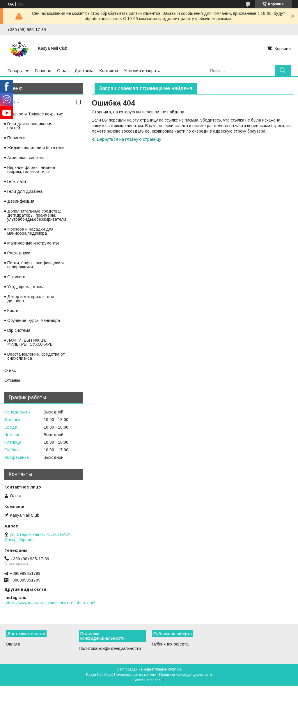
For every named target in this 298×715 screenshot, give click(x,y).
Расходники (18, 253)
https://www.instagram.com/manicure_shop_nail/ (50, 602)
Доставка (83, 70)
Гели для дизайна (24, 191)
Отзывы (12, 380)
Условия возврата (142, 70)
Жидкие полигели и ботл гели (36, 147)
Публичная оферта (170, 644)
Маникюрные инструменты (33, 243)
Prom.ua (174, 669)
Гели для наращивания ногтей (29, 126)
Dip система (18, 330)
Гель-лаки (16, 181)
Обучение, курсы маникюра (33, 320)
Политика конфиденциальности (110, 648)
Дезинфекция (20, 201)
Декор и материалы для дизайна (30, 298)
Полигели (16, 137)
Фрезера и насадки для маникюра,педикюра (30, 231)
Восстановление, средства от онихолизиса (36, 356)
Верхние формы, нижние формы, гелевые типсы (31, 169)
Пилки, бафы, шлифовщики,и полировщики (35, 265)
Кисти (12, 310)
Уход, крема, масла (26, 286)
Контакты (108, 70)
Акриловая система (26, 157)
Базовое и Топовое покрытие (35, 114)
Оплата (13, 644)
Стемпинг (16, 276)
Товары (14, 70)
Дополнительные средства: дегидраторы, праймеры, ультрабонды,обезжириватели (36, 215)
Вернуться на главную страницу (129, 139)
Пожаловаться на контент (135, 675)
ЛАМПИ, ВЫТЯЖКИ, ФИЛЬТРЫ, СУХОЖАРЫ (30, 342)
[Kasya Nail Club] (19, 48)
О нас (63, 70)
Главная (43, 70)
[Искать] (283, 70)
